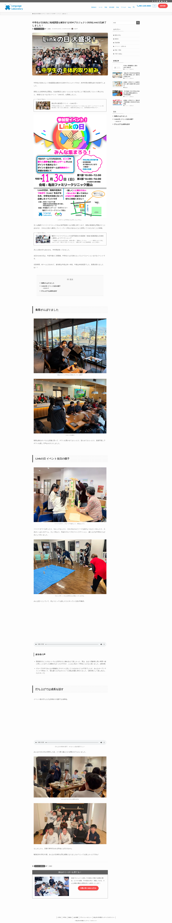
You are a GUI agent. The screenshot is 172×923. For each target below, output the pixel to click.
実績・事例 (118, 50)
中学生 (64, 917)
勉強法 (117, 39)
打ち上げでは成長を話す (49, 291)
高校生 (70, 917)
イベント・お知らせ (39, 28)
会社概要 (76, 917)
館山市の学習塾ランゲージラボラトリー (104, 917)
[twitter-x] (155, 1)
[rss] (164, 1)
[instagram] (157, 1)
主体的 (49, 28)
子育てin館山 (118, 54)
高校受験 (117, 42)
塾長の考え (118, 35)
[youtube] (162, 1)
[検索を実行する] (138, 22)
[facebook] (152, 1)
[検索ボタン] (134, 7)
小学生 (59, 917)
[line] (159, 1)
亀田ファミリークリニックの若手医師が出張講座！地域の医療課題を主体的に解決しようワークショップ (77, 237)
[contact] (166, 1)
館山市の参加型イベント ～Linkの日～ (65, 103)
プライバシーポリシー (86, 917)
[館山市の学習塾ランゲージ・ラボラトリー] (13, 7)
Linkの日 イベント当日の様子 (50, 286)
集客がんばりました (47, 283)
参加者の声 (46, 288)
